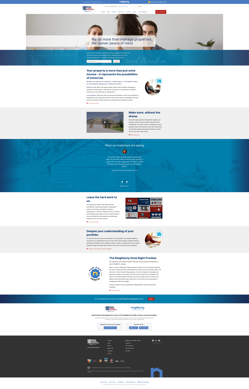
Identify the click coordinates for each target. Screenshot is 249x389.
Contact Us (128, 343)
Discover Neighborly (109, 327)
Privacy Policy (112, 382)
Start (151, 299)
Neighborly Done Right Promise (158, 2)
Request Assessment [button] (161, 11)
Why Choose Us (135, 135)
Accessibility (120, 382)
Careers (134, 12)
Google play (144, 327)
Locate (139, 6)
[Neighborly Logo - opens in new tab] (141, 308)
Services (110, 340)
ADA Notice (129, 367)
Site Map (127, 350)
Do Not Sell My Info (130, 382)
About (109, 343)
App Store (134, 327)
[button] (122, 182)
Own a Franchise (143, 12)
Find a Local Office (94, 222)
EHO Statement (129, 345)
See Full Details (115, 290)
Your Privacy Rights (144, 382)
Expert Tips (110, 348)
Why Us (109, 345)
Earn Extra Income (93, 103)
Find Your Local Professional (111, 6)
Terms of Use (103, 382)
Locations (128, 12)
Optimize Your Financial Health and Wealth (100, 248)
